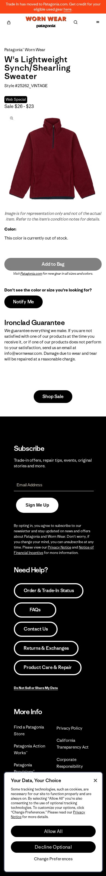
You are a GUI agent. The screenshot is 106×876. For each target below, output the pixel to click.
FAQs (35, 610)
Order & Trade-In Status (49, 590)
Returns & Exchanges (46, 648)
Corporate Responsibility (70, 763)
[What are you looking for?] (76, 22)
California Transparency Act (73, 744)
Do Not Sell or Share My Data (36, 688)
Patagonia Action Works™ (29, 749)
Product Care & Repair (48, 667)
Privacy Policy (69, 728)
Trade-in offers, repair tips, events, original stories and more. (53, 463)
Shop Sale (52, 396)
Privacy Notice (59, 547)
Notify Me (23, 302)
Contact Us (36, 629)
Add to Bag (53, 264)
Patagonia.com (31, 273)
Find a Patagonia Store (29, 730)
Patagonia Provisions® (24, 768)
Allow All (53, 831)
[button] (9, 22)
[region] (53, 822)
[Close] (95, 780)
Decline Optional (53, 847)
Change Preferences (53, 859)
